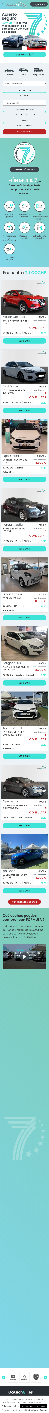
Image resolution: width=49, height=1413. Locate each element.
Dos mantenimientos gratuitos (40, 216)
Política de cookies (10, 1406)
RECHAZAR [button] (41, 1406)
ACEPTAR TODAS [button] (27, 1406)
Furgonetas (38, 74)
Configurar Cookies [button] (38, 1410)
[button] (2, 4)
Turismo (9, 74)
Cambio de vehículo (9, 258)
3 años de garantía (9, 215)
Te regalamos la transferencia (9, 238)
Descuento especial (24, 237)
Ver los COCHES (24, 131)
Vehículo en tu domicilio (39, 237)
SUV (24, 74)
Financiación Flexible (24, 215)
